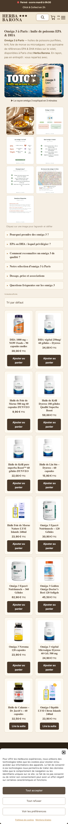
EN (58, 19)
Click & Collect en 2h (34, 7)
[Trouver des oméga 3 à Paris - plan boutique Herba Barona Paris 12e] (50, 180)
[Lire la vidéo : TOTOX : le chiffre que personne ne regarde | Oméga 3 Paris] (34, 80)
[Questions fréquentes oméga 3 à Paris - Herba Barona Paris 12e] (20, 209)
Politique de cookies (24, 820)
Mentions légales (43, 820)
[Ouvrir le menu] (63, 17)
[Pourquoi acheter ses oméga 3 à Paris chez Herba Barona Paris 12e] (20, 180)
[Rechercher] (42, 17)
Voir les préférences (34, 811)
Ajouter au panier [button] (19, 360)
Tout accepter (34, 790)
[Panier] (53, 17)
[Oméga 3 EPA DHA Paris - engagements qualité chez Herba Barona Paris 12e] (50, 150)
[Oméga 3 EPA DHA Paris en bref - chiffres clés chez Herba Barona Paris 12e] (20, 150)
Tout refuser (34, 800)
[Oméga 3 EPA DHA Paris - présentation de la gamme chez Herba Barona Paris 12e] (50, 121)
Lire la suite (19, 726)
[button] (63, 752)
